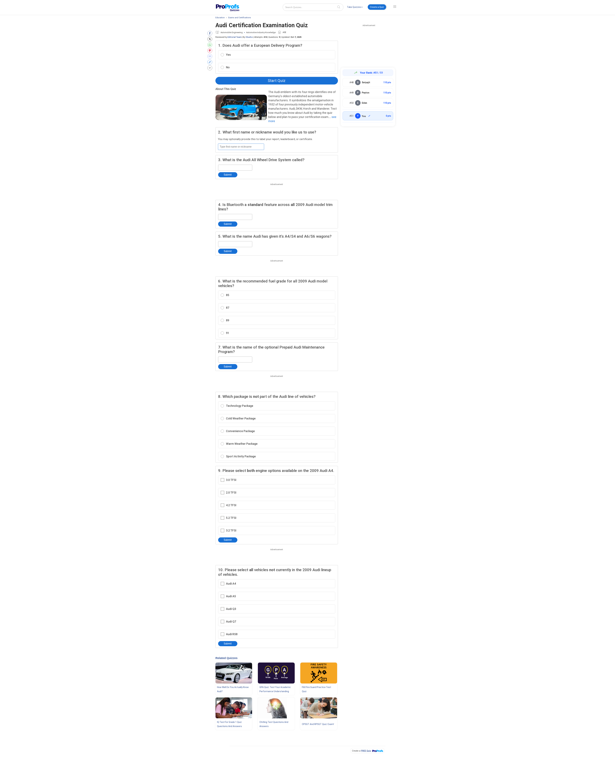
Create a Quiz (377, 7)
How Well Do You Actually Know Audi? (233, 689)
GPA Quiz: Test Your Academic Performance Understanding (275, 689)
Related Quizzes (226, 658)
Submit (228, 174)
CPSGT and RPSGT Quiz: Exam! (318, 724)
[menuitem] (355, 7)
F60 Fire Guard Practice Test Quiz (316, 689)
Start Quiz (276, 80)
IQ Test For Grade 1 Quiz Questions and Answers (229, 724)
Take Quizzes (354, 7)
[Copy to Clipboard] (210, 62)
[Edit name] (369, 115)
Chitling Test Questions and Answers (273, 724)
